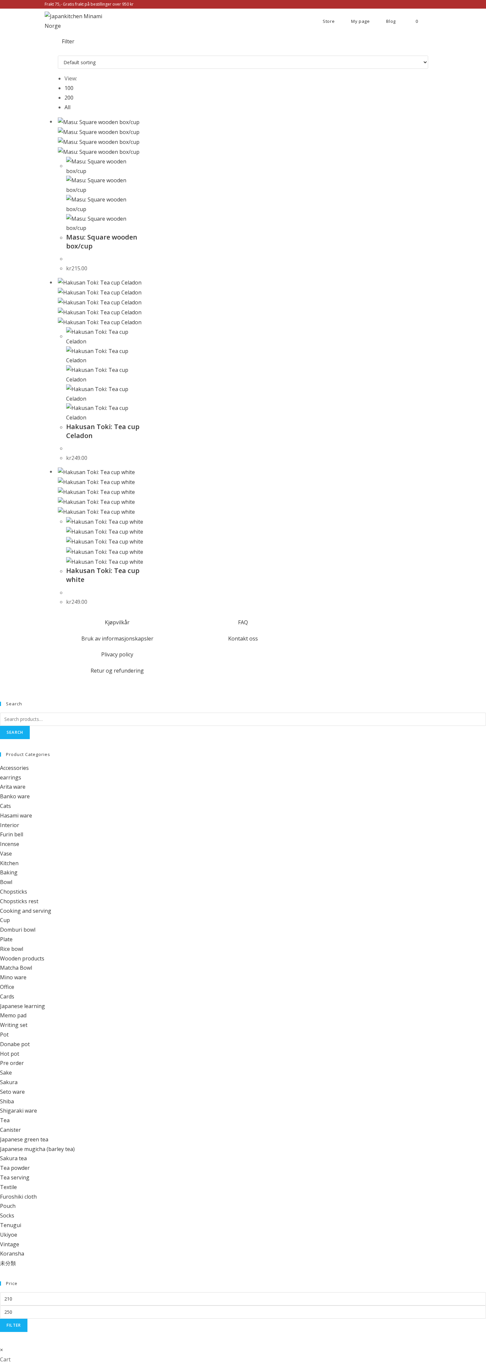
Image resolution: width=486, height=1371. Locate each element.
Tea (5, 1120)
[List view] (64, 50)
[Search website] (436, 21)
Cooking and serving (25, 910)
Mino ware (13, 977)
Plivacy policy (117, 654)
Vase (6, 853)
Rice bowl (11, 948)
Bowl (6, 882)
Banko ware (15, 796)
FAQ (243, 622)
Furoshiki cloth (18, 1196)
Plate (6, 939)
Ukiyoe (8, 1234)
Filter (14, 1325)
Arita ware (12, 786)
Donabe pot (15, 1044)
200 (68, 97)
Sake (6, 1072)
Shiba (7, 1101)
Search (15, 732)
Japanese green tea (24, 1139)
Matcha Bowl (16, 967)
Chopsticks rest (19, 901)
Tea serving (14, 1177)
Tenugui (10, 1225)
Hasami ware (16, 815)
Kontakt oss (243, 638)
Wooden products (22, 958)
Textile (8, 1187)
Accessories (14, 768)
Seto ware (12, 1091)
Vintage (9, 1244)
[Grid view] (60, 50)
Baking (9, 872)
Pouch (8, 1206)
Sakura (9, 1082)
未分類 (8, 1263)
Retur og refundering (117, 670)
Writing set (13, 1025)
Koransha (12, 1253)
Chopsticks (13, 891)
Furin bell (11, 834)
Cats (5, 806)
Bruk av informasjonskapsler (117, 638)
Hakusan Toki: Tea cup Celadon (103, 431)
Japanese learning (22, 1006)
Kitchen (9, 863)
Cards (7, 996)
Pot (4, 1034)
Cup (5, 920)
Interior (9, 825)
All (67, 107)
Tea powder (15, 1168)
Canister (10, 1129)
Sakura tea (13, 1158)
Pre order (12, 1063)
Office (7, 987)
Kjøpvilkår (117, 622)
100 (68, 88)
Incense (9, 844)
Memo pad (13, 1015)
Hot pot (9, 1053)
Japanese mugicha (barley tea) (37, 1149)
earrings (10, 777)
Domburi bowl (17, 929)
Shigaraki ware (18, 1110)
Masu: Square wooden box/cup (101, 241)
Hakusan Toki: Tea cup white (103, 575)
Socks (7, 1215)
